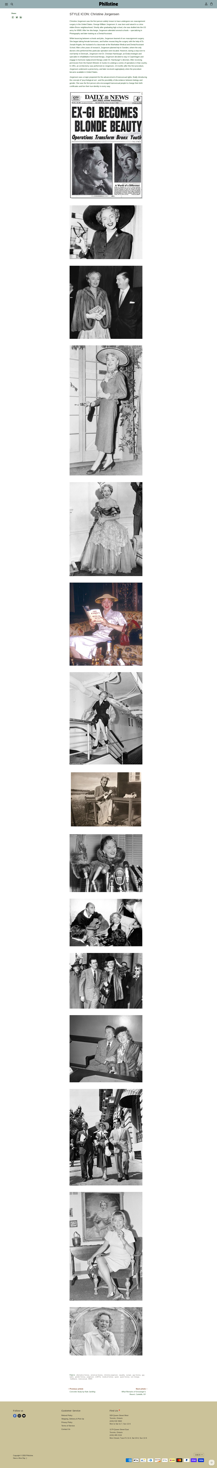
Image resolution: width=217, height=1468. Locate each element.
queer (117, 1377)
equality (122, 1375)
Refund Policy (66, 1415)
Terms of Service (68, 1426)
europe (128, 1375)
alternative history (82, 1375)
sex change (135, 1377)
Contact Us (65, 1429)
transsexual (82, 1379)
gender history (80, 1377)
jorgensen (90, 1377)
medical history (107, 1377)
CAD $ (197, 1455)
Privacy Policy (66, 1422)
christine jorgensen (111, 1375)
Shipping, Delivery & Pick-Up (72, 1419)
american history (97, 1375)
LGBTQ (98, 1377)
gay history (137, 1375)
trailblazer (73, 1379)
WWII (90, 1379)
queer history (124, 1377)
